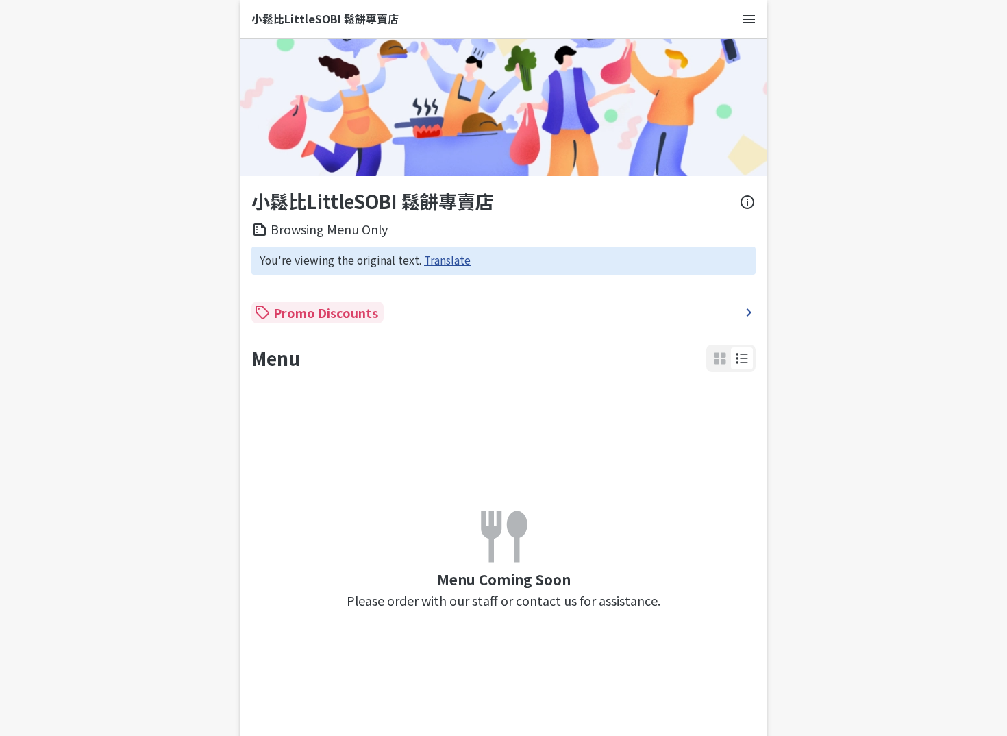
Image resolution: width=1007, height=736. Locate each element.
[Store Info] (747, 202)
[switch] (742, 358)
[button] (742, 358)
